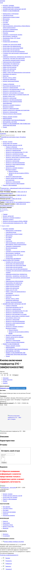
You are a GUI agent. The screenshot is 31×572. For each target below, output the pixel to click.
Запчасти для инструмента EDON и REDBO (15, 221)
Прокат (5, 501)
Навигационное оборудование (11, 62)
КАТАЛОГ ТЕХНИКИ (8, 5)
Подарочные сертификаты (10, 41)
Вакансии (5, 528)
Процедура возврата (9, 515)
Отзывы (5, 381)
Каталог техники (7, 141)
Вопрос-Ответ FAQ (8, 526)
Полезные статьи (8, 524)
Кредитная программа (9, 512)
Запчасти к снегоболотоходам (11, 91)
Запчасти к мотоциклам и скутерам (13, 93)
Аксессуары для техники (10, 143)
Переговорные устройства (10, 65)
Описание (5, 378)
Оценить (16, 375)
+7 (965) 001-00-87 (10, 202)
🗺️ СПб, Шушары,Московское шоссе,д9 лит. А (4, 210)
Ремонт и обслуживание (10, 185)
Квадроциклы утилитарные (11, 13)
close (1, 2)
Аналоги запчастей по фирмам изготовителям (16, 110)
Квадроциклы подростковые (11, 17)
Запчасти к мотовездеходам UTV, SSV (14, 89)
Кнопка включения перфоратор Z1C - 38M (15, 223)
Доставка (5, 510)
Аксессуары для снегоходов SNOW (13, 48)
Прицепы (5, 33)
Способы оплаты (7, 508)
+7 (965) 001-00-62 (15, 198)
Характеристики (7, 379)
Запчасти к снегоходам (9, 98)
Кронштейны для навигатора (11, 63)
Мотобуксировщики (8, 31)
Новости (5, 521)
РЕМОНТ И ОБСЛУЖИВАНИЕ (11, 10)
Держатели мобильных (9, 79)
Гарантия (5, 513)
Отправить (4, 462)
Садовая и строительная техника (12, 34)
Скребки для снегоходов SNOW (12, 44)
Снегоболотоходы (8, 15)
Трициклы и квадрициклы (10, 29)
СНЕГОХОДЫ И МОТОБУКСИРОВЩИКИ (14, 120)
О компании (6, 536)
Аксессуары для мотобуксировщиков (14, 51)
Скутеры (5, 22)
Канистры (6, 76)
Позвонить (3, 133)
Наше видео (6, 523)
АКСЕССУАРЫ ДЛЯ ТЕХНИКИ (11, 7)
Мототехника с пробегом (10, 36)
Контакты (5, 534)
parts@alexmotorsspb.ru (6, 200)
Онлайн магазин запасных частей (12, 145)
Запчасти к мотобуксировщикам (12, 99)
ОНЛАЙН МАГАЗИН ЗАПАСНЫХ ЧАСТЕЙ (14, 9)
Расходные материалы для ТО (11, 86)
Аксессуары (6, 40)
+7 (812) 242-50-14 (21, 191)
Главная (5, 214)
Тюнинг (5, 127)
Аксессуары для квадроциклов (12, 46)
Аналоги (5, 383)
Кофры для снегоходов (9, 69)
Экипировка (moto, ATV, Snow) (11, 38)
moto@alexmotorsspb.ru (6, 205)
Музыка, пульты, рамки (9, 77)
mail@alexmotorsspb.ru (6, 193)
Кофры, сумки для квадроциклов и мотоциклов (16, 72)
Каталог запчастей (8, 216)
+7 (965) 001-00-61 (20, 195)
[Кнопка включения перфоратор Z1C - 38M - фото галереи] (15, 417)
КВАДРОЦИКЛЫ (7, 118)
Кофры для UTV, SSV (8, 70)
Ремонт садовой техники (10, 116)
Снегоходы (6, 24)
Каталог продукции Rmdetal (11, 81)
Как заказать (6, 506)
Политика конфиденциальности (9, 555)
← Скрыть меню (4, 226)
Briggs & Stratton (13, 171)
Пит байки (6, 20)
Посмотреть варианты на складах (17, 388)
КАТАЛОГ (2, 1)
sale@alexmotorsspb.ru (6, 197)
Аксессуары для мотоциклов (11, 49)
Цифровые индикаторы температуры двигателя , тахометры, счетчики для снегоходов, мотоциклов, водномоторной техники (17, 58)
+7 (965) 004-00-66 (20, 204)
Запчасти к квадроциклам (10, 87)
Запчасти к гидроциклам (10, 112)
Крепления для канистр (9, 74)
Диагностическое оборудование (12, 113)
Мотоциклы (6, 19)
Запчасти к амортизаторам (11, 108)
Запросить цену (4, 388)
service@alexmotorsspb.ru (23, 202)
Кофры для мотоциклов (9, 67)
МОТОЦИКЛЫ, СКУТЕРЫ (10, 122)
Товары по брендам (8, 84)
